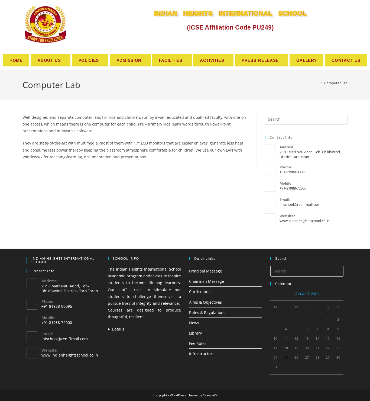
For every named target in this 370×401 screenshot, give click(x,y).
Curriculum (199, 291)
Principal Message (205, 271)
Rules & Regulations (207, 312)
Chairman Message (206, 281)
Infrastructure (202, 353)
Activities (212, 60)
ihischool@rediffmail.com (300, 204)
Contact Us (346, 60)
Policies (89, 60)
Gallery (306, 60)
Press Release (260, 60)
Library (195, 333)
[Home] (317, 83)
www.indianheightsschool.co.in (304, 220)
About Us (49, 60)
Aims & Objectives (205, 302)
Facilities (171, 60)
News (194, 322)
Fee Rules (197, 343)
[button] (50, 60)
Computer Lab (336, 83)
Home (16, 60)
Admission (128, 60)
